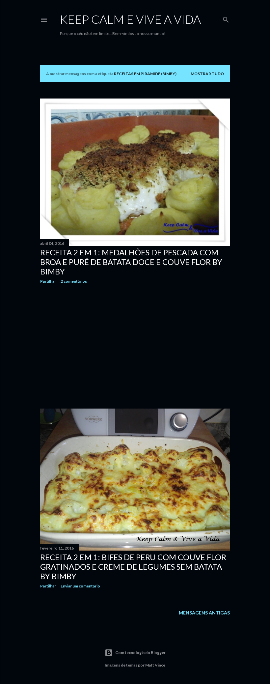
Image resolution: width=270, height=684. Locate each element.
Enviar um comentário (80, 586)
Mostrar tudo (207, 73)
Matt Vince (155, 665)
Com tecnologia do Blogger (140, 652)
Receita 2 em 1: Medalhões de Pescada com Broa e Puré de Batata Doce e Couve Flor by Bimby (131, 261)
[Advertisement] (135, 346)
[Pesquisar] (226, 18)
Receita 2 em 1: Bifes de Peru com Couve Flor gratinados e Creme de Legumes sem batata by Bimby (133, 566)
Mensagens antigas (204, 612)
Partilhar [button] (48, 281)
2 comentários (74, 281)
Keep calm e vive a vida (130, 19)
